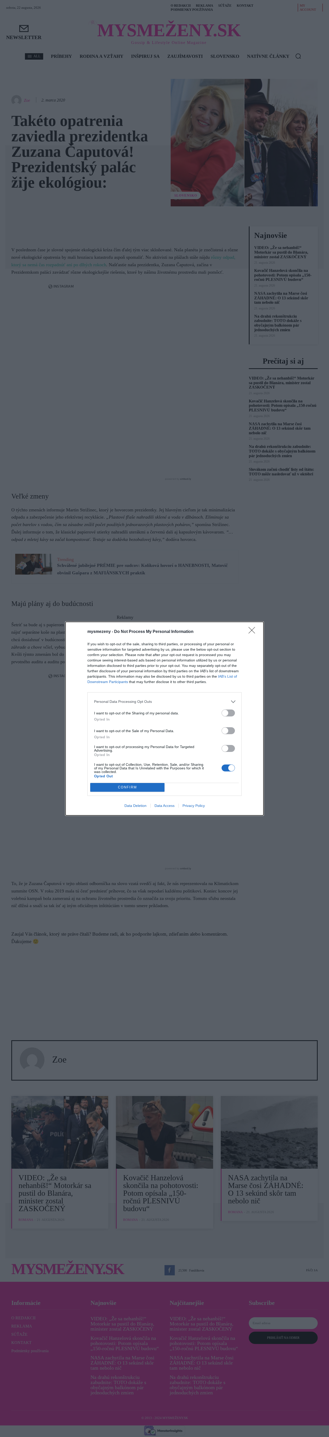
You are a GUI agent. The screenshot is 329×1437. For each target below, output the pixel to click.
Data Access (164, 806)
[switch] (228, 713)
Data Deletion (135, 806)
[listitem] (164, 701)
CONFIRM (127, 787)
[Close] (253, 632)
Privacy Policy (193, 806)
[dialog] (164, 718)
